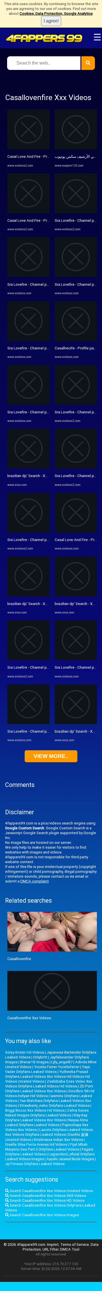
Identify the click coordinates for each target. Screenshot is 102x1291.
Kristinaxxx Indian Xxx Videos (58, 1139)
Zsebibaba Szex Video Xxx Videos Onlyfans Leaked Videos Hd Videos (48, 1084)
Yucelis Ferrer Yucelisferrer (56, 1066)
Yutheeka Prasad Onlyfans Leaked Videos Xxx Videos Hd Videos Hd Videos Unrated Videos (47, 1076)
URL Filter (50, 1249)
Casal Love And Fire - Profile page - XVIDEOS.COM (49, 156)
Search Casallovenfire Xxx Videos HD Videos (46, 1200)
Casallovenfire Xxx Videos (29, 1018)
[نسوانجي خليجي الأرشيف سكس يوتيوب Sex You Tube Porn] (76, 148)
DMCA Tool (69, 1249)
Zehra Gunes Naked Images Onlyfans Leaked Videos (47, 1113)
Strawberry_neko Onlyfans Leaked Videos (55, 1105)
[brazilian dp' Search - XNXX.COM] (28, 467)
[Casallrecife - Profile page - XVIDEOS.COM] (76, 339)
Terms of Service (74, 1244)
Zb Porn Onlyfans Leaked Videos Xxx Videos (49, 1088)
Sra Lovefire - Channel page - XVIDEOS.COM (43, 284)
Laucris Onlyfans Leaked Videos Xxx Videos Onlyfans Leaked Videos (49, 1132)
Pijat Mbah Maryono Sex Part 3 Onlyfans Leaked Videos (46, 1147)
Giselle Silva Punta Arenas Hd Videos (36, 1144)
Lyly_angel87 (62, 1062)
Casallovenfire (19, 958)
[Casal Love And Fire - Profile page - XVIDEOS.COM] (28, 148)
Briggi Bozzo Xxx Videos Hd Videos (35, 1110)
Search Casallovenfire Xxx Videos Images (44, 1215)
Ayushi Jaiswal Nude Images (70, 1159)
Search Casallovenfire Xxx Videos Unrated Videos (51, 1190)
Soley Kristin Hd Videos (24, 1052)
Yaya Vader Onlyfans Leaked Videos (47, 1069)
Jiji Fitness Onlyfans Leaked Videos (35, 1163)
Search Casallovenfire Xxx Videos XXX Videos (47, 1195)
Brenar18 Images (34, 1062)
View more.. (51, 756)
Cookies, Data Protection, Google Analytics (56, 13)
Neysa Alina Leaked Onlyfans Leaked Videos (46, 1122)
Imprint (53, 1244)
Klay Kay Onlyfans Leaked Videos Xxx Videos (46, 1117)
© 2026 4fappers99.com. (25, 1244)
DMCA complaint (34, 881)
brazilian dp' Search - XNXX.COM (34, 475)
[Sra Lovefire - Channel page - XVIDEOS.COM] (28, 275)
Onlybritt (40, 1057)
